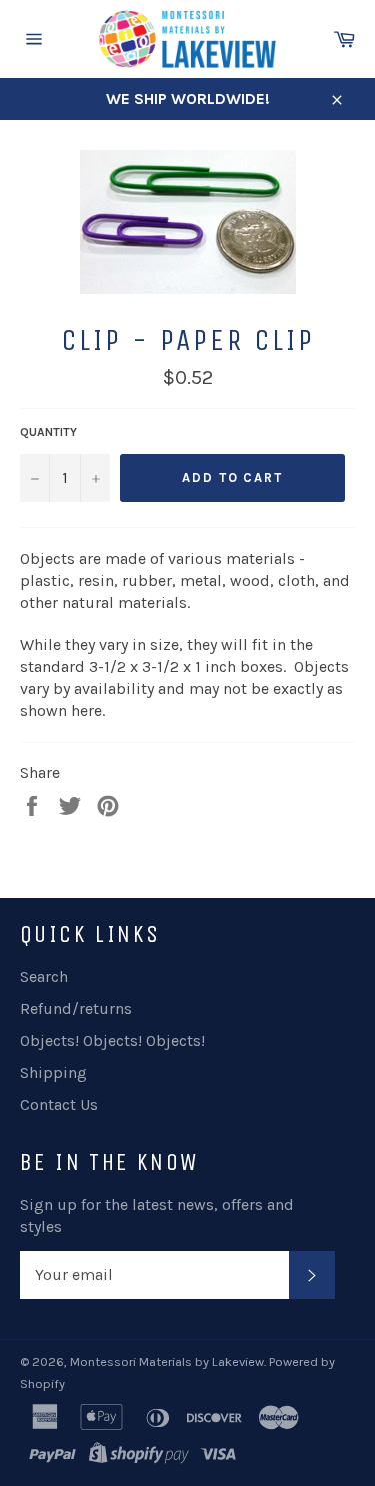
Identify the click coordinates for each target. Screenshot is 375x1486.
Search (44, 976)
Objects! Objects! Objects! (112, 1040)
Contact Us (59, 1104)
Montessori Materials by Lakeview (167, 1361)
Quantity (48, 432)
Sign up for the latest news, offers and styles (157, 1215)
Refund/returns (76, 1008)
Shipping (53, 1072)
